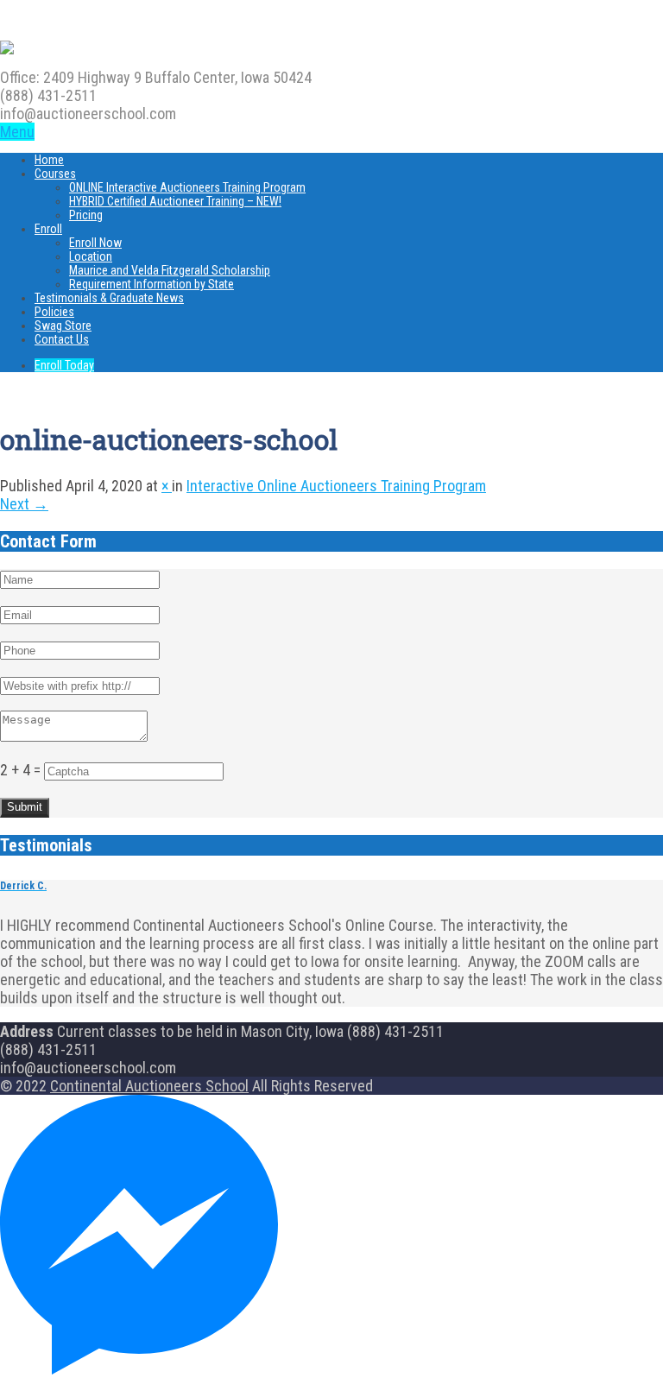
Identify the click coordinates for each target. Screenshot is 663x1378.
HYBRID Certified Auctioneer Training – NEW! (175, 201)
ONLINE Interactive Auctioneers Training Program (187, 187)
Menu (17, 132)
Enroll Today (64, 365)
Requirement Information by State (151, 284)
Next (24, 504)
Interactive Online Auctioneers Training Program (336, 486)
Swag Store (63, 325)
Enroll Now (95, 243)
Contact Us (62, 339)
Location (90, 256)
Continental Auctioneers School (149, 1086)
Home (49, 160)
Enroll (48, 229)
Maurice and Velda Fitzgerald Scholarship (169, 270)
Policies (54, 312)
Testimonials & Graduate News (109, 298)
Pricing (86, 215)
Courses (55, 173)
